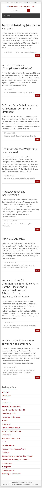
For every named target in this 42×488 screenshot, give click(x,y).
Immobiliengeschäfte (9, 413)
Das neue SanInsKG (13, 239)
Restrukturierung (15, 267)
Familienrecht (6, 403)
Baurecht (5, 399)
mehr (37, 55)
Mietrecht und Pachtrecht (11, 438)
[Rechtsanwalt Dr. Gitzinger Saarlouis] (21, 6)
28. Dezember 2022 (10, 221)
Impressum (6, 484)
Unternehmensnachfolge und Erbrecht (15, 459)
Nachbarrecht (7, 442)
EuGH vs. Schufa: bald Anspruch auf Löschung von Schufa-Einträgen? (20, 108)
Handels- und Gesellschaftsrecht (14, 265)
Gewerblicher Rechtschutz (17, 370)
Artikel (18, 52)
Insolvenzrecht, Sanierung (28, 52)
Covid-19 (12, 325)
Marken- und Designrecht (11, 428)
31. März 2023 (8, 89)
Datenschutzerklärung (16, 484)
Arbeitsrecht (8, 179)
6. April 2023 (8, 52)
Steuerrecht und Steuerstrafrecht (13, 449)
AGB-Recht (6, 392)
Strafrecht (24, 267)
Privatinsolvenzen (8, 445)
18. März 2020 (8, 322)
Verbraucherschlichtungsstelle (31, 484)
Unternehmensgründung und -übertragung (17, 456)
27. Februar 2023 (9, 133)
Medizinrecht (6, 435)
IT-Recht (5, 420)
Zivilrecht (33, 136)
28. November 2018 (10, 367)
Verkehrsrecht (7, 463)
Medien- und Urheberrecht (11, 431)
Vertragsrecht (30, 92)
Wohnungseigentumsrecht (11, 474)
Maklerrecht (6, 424)
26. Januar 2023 (9, 176)
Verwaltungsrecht (8, 470)
